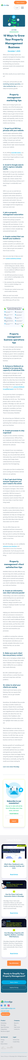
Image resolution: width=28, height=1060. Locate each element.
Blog (15, 1025)
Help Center (17, 1027)
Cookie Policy (16, 1041)
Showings (3, 1025)
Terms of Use (16, 1039)
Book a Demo (4, 1043)
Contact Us (16, 1029)
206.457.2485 (5, 1011)
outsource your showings (10, 546)
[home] (7, 5)
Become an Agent (5, 1031)
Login (2, 1041)
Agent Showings (5, 1027)
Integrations (4, 1029)
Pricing (2, 1039)
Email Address (14, 813)
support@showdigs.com (8, 1008)
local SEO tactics (16, 152)
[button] (22, 8)
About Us (16, 1023)
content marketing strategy (13, 258)
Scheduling (3, 1023)
